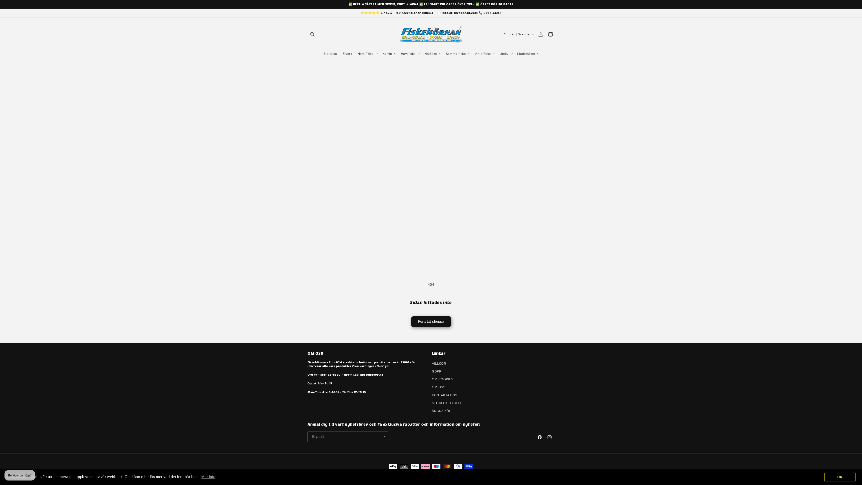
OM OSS (438, 387)
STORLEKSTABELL (447, 403)
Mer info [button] (208, 477)
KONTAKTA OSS (444, 395)
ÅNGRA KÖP (441, 411)
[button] (312, 34)
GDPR (436, 371)
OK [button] (839, 477)
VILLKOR (439, 363)
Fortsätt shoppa (431, 321)
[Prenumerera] (383, 437)
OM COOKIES (442, 379)
